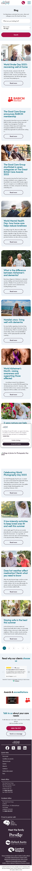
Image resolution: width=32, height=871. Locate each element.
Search (16, 35)
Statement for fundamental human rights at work (15, 859)
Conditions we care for (7, 758)
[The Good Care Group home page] (5, 3)
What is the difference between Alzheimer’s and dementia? (15, 273)
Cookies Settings (16, 440)
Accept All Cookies (16, 444)
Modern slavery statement (8, 863)
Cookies (20, 855)
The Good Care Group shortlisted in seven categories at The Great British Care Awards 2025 (15, 169)
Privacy (3, 855)
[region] (16, 435)
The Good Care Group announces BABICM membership (14, 114)
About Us (4, 766)
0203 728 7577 (23, 3)
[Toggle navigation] (29, 2)
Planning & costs (6, 761)
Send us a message (16, 734)
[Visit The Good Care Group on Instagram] (19, 748)
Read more (13, 83)
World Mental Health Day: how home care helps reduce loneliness (15, 223)
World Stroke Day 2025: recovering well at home (16, 66)
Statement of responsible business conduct (16, 861)
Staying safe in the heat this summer (15, 621)
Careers (4, 763)
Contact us (4, 768)
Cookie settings (26, 855)
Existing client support (7, 771)
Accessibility (8, 857)
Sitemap (13, 857)
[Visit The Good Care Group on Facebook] (7, 748)
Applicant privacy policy (11, 855)
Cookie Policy (6, 436)
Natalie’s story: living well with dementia (14, 321)
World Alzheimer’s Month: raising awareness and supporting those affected (12, 373)
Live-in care (5, 756)
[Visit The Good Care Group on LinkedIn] (24, 748)
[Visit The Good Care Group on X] (13, 748)
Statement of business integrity (22, 863)
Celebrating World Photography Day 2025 (15, 473)
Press (3, 773)
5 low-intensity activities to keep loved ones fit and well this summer (16, 524)
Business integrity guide (21, 857)
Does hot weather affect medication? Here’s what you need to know (16, 573)
